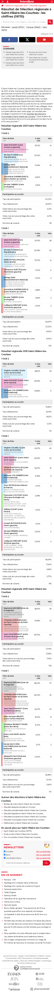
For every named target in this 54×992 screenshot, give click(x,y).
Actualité (9, 851)
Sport (7, 855)
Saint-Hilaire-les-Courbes (38, 58)
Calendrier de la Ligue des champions (20, 899)
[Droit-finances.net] (40, 979)
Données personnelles (40, 958)
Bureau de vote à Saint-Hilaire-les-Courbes (22, 804)
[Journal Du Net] (14, 979)
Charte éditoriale (30, 956)
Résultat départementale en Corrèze (19, 807)
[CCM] (40, 974)
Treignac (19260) (33, 27)
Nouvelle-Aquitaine (38, 6)
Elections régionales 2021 (17, 6)
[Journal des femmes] (14, 974)
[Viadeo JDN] (40, 984)
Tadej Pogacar (10, 892)
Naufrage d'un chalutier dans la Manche (21, 883)
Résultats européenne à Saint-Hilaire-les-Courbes (25, 817)
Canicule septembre (13, 889)
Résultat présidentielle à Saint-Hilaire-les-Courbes (25, 810)
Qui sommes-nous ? (10, 956)
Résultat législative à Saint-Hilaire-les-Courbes (23, 813)
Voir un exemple (43, 851)
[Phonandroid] (40, 989)
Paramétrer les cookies (10, 961)
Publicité (41, 956)
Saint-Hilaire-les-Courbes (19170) (18, 831)
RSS (19, 958)
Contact (48, 956)
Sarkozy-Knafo (10, 895)
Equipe (21, 956)
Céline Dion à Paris (12, 902)
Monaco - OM (10, 880)
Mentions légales (34, 961)
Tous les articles (11, 958)
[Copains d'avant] (14, 984)
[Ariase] (14, 989)
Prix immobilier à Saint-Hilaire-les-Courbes (22, 837)
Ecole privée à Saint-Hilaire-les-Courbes (21, 834)
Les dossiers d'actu (13, 858)
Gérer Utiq (23, 961)
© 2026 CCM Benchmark (27, 963)
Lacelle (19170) (18, 27)
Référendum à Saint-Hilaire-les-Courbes (21, 823)
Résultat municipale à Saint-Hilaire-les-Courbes (24, 820)
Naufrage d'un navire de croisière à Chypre (22, 886)
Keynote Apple (10, 905)
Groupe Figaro (46, 961)
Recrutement (27, 958)
